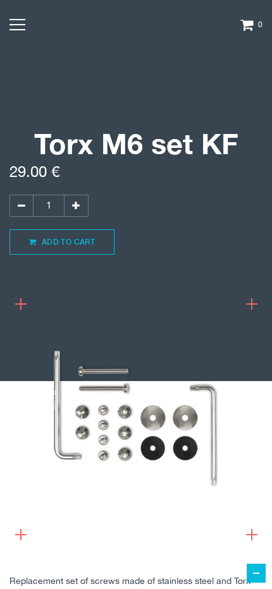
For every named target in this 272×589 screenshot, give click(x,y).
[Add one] (76, 206)
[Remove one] (21, 206)
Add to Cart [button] (67, 241)
